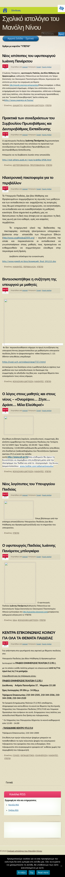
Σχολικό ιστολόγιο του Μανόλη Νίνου (24, 851)
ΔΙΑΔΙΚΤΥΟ (18, 105)
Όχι (31, 872)
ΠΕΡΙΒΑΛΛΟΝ (29, 267)
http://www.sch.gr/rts (18, 457)
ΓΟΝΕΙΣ (16, 755)
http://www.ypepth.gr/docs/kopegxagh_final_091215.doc (29, 261)
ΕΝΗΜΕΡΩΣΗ (41, 755)
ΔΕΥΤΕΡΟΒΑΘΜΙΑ (21, 165)
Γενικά (38, 67)
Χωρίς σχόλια (46, 67)
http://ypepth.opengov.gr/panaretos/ (24, 85)
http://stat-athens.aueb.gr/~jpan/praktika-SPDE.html (26, 160)
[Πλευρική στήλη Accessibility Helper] (61, 8)
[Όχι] (61, 865)
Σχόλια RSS (13, 810)
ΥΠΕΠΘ (48, 105)
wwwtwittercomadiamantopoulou (36, 466)
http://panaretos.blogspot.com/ (35, 612)
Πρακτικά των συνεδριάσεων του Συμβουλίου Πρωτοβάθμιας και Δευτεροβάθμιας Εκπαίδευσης (28, 123)
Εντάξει (22, 872)
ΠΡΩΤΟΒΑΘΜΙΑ (37, 165)
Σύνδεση (16, 10)
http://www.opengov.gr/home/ (19, 100)
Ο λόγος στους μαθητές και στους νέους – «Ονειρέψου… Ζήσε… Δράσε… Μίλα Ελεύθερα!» (28, 399)
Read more (43, 872)
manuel (25, 67)
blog (15, 620)
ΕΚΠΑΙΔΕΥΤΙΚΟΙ (27, 755)
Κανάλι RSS (13, 805)
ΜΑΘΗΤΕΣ (17, 267)
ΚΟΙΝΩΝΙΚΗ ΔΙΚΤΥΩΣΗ (34, 105)
